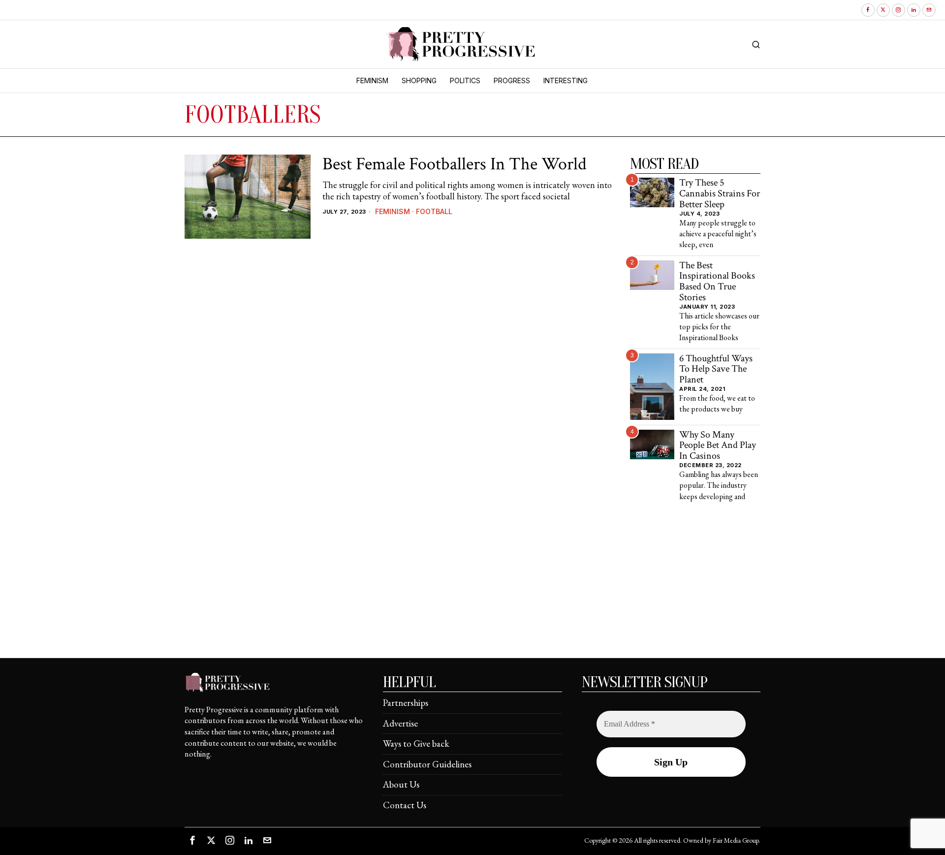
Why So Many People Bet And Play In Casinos (717, 446)
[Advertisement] (472, 589)
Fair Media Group (736, 840)
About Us (401, 784)
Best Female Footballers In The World (454, 164)
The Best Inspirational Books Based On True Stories (717, 281)
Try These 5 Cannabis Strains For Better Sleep (719, 194)
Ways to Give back (416, 743)
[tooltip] (868, 10)
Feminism (392, 211)
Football (434, 211)
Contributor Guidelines (427, 764)
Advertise (400, 723)
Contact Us (404, 805)
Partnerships (405, 703)
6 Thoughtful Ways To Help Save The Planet (716, 369)
